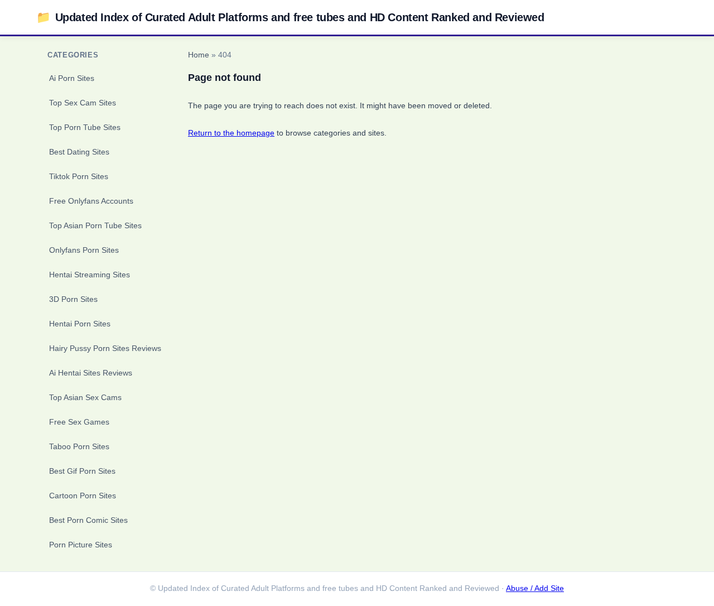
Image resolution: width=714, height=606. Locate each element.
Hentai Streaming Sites (89, 274)
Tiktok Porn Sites (78, 176)
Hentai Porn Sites (79, 323)
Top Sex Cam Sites (82, 102)
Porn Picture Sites (80, 544)
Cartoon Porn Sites (82, 495)
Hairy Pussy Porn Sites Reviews (105, 348)
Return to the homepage (231, 132)
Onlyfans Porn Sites (84, 250)
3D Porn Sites (73, 299)
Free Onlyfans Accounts (91, 200)
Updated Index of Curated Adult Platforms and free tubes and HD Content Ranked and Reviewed (290, 17)
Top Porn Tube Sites (84, 127)
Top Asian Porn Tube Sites (95, 225)
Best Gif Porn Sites (82, 470)
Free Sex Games (79, 421)
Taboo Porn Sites (79, 446)
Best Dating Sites (79, 151)
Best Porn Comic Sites (88, 520)
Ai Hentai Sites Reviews (90, 372)
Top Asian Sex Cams (85, 397)
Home (198, 55)
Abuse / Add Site (535, 588)
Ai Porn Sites (71, 78)
